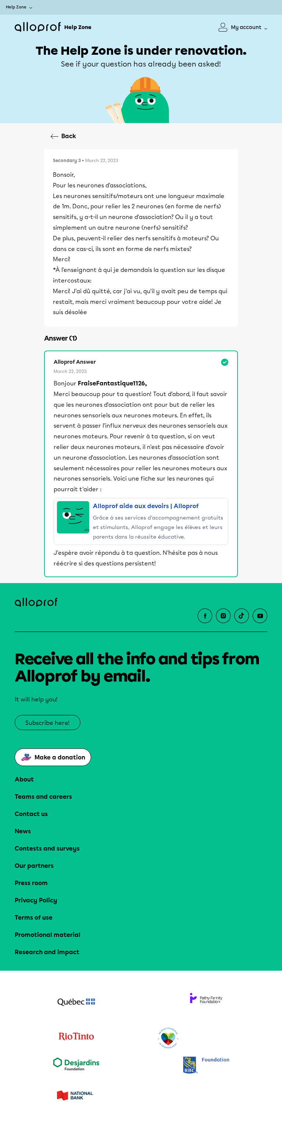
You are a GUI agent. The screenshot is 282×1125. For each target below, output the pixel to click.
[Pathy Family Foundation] (206, 1003)
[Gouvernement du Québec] (76, 1003)
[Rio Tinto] (76, 1038)
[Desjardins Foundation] (76, 1066)
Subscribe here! (47, 722)
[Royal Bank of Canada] (206, 1066)
